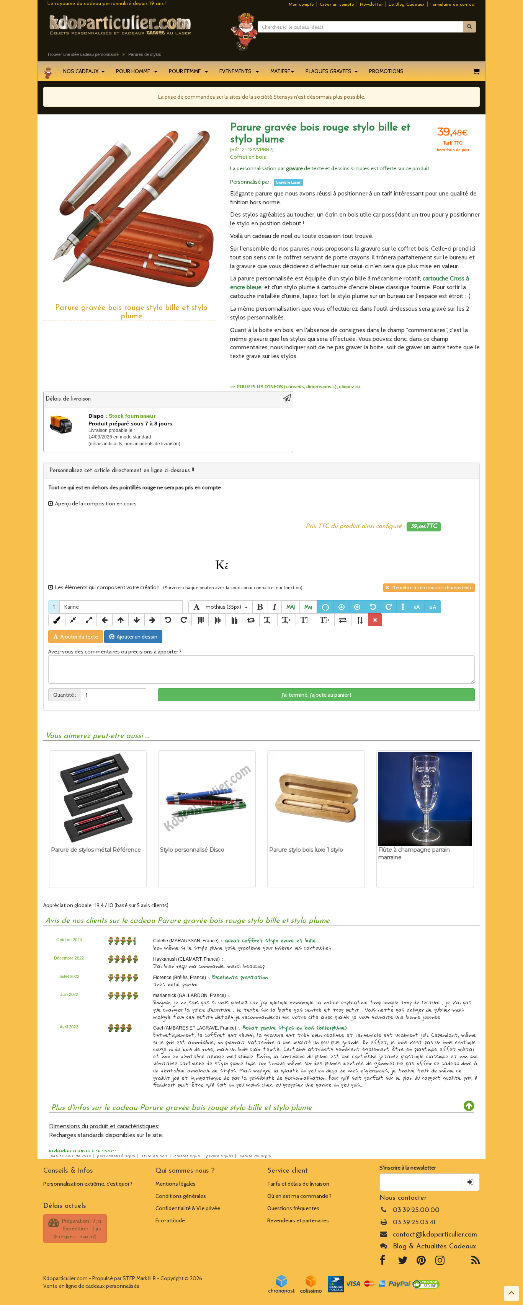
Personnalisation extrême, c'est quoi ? (87, 1183)
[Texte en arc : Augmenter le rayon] (357, 606)
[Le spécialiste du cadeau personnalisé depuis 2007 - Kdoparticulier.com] (133, 24)
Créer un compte (337, 4)
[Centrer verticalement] (217, 619)
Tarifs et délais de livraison (298, 1183)
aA (417, 606)
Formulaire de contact (453, 4)
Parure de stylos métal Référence (96, 849)
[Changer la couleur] (56, 619)
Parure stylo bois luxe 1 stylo (306, 849)
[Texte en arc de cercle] (325, 606)
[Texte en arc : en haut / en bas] (402, 606)
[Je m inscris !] (470, 1182)
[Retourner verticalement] (359, 619)
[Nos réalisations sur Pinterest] (421, 1262)
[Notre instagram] (440, 1262)
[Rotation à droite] (389, 606)
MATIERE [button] (280, 71)
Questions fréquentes (293, 1208)
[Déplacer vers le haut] (120, 619)
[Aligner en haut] (200, 619)
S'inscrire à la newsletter (407, 1167)
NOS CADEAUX (82, 71)
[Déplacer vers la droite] (152, 619)
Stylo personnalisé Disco (192, 849)
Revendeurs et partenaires (298, 1220)
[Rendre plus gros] (89, 619)
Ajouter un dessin (135, 636)
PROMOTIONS (386, 71)
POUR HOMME (135, 71)
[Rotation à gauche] (373, 606)
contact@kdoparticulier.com (435, 1235)
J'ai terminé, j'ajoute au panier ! (316, 694)
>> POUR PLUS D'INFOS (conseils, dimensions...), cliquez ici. (295, 386)
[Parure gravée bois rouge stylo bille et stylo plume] (131, 207)
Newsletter (371, 4)
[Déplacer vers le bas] (136, 619)
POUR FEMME (186, 71)
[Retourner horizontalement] (342, 619)
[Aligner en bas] (233, 619)
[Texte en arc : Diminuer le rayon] (341, 606)
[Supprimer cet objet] (375, 619)
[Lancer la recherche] (469, 27)
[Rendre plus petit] (73, 619)
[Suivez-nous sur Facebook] (382, 1262)
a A (432, 606)
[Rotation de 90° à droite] (251, 619)
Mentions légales (175, 1183)
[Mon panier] (476, 71)
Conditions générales (180, 1196)
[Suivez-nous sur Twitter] (403, 1262)
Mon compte (301, 4)
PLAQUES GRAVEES (330, 71)
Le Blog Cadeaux (407, 4)
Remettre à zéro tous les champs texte (430, 587)
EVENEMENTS (237, 71)
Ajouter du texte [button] (78, 636)
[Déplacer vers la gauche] (104, 619)
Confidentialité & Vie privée (187, 1208)
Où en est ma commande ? (299, 1196)
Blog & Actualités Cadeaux (434, 1246)
